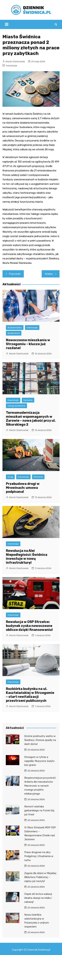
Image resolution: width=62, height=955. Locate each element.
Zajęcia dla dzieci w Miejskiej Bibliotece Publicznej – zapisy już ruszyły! (40, 877)
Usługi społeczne (16, 406)
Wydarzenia (14, 333)
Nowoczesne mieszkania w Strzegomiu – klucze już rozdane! (28, 344)
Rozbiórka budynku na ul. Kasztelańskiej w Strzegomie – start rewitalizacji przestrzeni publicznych (30, 695)
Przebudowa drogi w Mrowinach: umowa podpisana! (23, 488)
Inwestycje (11, 65)
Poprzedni (15, 273)
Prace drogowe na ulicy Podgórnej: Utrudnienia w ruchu (38, 856)
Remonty (28, 400)
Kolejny (49, 273)
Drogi (10, 477)
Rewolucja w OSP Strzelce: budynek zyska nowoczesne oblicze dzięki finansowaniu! (29, 626)
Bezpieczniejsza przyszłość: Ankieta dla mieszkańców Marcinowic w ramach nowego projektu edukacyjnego (40, 785)
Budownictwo (15, 327)
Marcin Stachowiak (15, 61)
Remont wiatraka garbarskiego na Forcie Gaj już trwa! (39, 810)
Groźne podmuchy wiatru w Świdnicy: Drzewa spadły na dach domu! (40, 740)
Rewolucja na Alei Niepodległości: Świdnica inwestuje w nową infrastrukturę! (26, 557)
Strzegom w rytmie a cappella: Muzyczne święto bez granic (39, 761)
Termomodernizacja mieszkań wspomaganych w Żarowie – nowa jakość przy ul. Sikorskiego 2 (31, 418)
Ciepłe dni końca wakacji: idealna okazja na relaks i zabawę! (38, 897)
